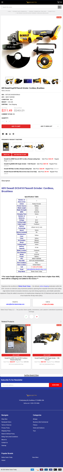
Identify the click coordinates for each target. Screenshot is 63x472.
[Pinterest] (13, 133)
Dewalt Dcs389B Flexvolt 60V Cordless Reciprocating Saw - (16, 359)
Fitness (35, 425)
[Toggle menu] (2, 2)
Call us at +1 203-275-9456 (31, 403)
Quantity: (5, 118)
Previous (3, 81)
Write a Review (6, 90)
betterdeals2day (31, 375)
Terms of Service (6, 425)
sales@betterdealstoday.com (15, 304)
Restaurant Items (6, 422)
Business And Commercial (40, 422)
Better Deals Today (6, 457)
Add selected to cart (20, 154)
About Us (4, 439)
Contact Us (4, 442)
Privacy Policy (5, 428)
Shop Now (4, 419)
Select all (7, 154)
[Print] (9, 133)
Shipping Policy (5, 431)
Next (59, 81)
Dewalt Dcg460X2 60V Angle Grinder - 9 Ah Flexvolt (47, 359)
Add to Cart (16, 355)
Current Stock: (8, 114)
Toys (34, 431)
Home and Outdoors (38, 428)
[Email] (6, 133)
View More (35, 457)
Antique (35, 419)
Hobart (3, 460)
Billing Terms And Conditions (9, 436)
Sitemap (3, 445)
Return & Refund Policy (8, 434)
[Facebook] (3, 133)
